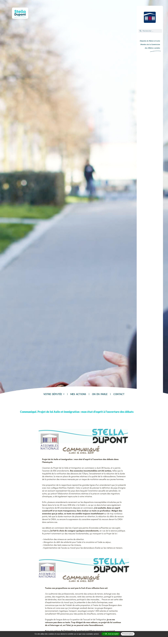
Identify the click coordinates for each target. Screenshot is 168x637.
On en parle (99, 394)
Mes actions (78, 394)
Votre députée (52, 394)
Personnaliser (127, 634)
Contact (118, 394)
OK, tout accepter (111, 634)
